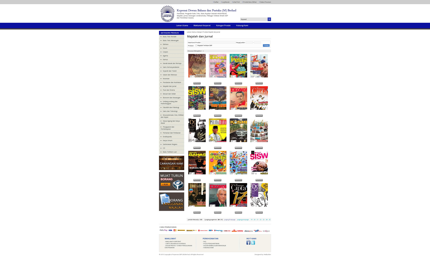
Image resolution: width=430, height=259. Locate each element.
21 (257, 220)
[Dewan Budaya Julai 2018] (261, 120)
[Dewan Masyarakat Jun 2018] (199, 184)
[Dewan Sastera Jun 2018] (261, 184)
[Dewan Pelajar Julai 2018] (241, 55)
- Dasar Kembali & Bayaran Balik (214, 246)
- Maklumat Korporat (173, 241)
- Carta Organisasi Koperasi (175, 244)
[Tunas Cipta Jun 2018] (241, 184)
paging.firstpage (229, 220)
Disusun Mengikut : (196, 51)
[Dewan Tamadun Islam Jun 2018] (241, 152)
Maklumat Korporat (202, 25)
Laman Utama (182, 25)
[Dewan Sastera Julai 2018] (199, 120)
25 (269, 220)
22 (260, 220)
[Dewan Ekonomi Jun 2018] (220, 184)
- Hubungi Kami (208, 248)
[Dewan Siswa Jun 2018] (261, 152)
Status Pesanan (265, 2)
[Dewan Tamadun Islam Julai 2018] (261, 55)
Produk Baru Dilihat (249, 2)
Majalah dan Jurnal (214, 32)
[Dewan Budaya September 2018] (199, 55)
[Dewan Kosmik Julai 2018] (241, 120)
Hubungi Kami (242, 25)
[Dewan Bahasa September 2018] (220, 55)
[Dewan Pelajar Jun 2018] (220, 152)
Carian (266, 45)
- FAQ (204, 241)
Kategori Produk (223, 25)
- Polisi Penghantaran (211, 244)
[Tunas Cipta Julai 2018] (261, 87)
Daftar (216, 2)
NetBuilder (267, 254)
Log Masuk (225, 2)
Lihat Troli (236, 2)
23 (263, 220)
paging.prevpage (243, 220)
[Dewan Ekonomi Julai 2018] (241, 87)
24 (266, 220)
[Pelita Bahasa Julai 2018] (220, 120)
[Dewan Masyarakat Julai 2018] (220, 87)
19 (251, 220)
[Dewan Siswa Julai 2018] (199, 87)
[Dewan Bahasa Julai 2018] (199, 152)
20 (254, 220)
